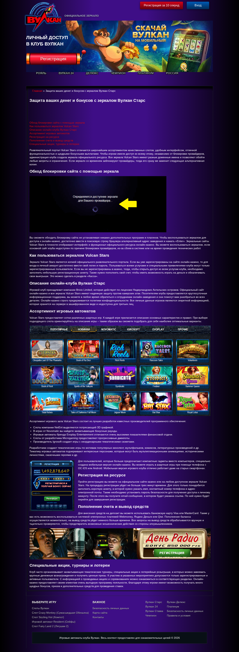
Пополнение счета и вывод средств (51, 140)
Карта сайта (100, 612)
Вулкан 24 (151, 606)
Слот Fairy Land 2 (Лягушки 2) (50, 626)
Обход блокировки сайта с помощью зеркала (57, 122)
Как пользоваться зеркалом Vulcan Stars (54, 126)
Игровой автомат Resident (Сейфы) (53, 621)
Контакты (98, 617)
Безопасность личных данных (111, 608)
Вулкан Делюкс (176, 602)
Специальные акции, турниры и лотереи (54, 143)
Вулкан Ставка (154, 611)
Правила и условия (178, 615)
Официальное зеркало (81, 15)
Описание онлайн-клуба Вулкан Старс (53, 129)
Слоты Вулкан (40, 608)
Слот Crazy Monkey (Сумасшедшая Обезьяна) (60, 612)
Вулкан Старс (153, 602)
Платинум (173, 606)
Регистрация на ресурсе (44, 136)
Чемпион (150, 615)
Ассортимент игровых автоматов (49, 133)
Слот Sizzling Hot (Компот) (48, 617)
